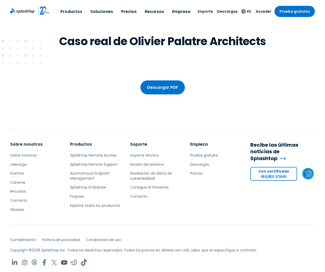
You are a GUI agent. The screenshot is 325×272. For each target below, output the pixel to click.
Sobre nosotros (26, 144)
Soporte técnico (144, 155)
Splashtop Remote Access (93, 155)
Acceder (263, 11)
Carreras (17, 182)
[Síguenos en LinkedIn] (14, 262)
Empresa (181, 11)
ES (249, 11)
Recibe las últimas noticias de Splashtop (274, 152)
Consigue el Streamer (149, 187)
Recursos (154, 11)
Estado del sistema (147, 164)
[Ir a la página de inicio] (22, 11)
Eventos (17, 173)
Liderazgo (18, 164)
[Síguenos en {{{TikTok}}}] (83, 262)
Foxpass (77, 196)
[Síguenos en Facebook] (44, 262)
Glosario (17, 209)
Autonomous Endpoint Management (90, 176)
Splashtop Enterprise (88, 187)
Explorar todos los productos (95, 205)
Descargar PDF (162, 87)
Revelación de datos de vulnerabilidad (151, 176)
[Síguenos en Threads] (34, 262)
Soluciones (101, 11)
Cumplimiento (23, 239)
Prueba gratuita (295, 11)
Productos (71, 11)
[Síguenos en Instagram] (24, 262)
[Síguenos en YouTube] (64, 262)
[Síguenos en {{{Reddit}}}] (74, 262)
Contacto (18, 200)
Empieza (199, 144)
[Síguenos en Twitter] (54, 262)
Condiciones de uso (103, 239)
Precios (129, 11)
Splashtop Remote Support (94, 164)
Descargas (227, 11)
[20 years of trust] (42, 11)
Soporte (205, 11)
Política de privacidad (61, 239)
